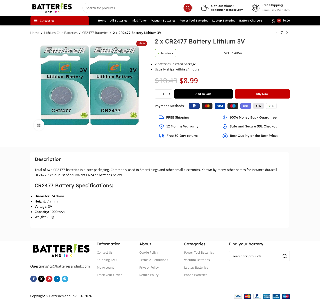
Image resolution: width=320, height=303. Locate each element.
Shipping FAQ (107, 260)
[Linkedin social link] (57, 279)
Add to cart (203, 94)
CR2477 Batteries (95, 32)
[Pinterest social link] (49, 279)
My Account (105, 267)
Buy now (262, 94)
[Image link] (61, 250)
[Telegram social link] (65, 279)
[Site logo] (52, 7)
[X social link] (41, 279)
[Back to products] (282, 32)
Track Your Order (109, 275)
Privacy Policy (149, 267)
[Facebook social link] (33, 279)
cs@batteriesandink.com (227, 9)
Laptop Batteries (196, 267)
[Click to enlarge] (39, 125)
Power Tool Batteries (199, 252)
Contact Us (105, 252)
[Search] (188, 8)
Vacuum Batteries (197, 260)
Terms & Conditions (153, 260)
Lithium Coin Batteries (60, 32)
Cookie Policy (148, 252)
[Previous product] (276, 32)
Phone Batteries (195, 275)
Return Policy (148, 275)
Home (34, 32)
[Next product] (287, 32)
